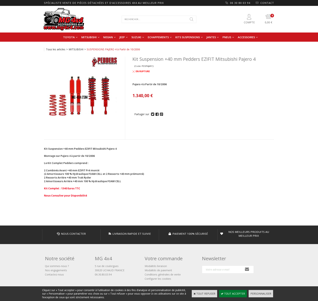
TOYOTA (69, 37)
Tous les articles (55, 49)
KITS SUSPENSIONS (187, 37)
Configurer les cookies (158, 278)
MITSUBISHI (89, 37)
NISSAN (108, 37)
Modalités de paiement (158, 270)
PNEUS (226, 37)
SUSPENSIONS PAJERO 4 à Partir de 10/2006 (113, 49)
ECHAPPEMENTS (158, 37)
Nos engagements (56, 270)
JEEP (122, 37)
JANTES (211, 37)
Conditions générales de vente (163, 274)
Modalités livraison (156, 266)
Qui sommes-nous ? (57, 266)
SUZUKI (136, 37)
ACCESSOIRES (246, 37)
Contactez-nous (54, 274)
